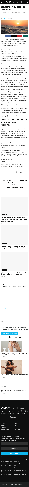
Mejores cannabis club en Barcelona (10, 383)
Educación (3, 427)
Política (17, 425)
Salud (16, 427)
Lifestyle (3, 433)
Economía (3, 425)
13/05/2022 (9, 18)
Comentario (4, 291)
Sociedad (4, 214)
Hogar (2, 431)
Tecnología (18, 431)
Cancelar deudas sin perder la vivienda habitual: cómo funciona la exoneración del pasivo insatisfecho (14, 219)
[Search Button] (27, 2)
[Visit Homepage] (14, 2)
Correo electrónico (6, 315)
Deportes (3, 423)
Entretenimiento (5, 429)
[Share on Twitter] (14, 36)
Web (2, 321)
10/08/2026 (4, 276)
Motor (16, 423)
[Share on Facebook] (8, 36)
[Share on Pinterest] (19, 36)
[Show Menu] (1, 2)
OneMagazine (21, 484)
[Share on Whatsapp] (25, 36)
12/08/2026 (4, 223)
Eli (4, 18)
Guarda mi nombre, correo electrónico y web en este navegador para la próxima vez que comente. (15, 328)
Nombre (3, 308)
